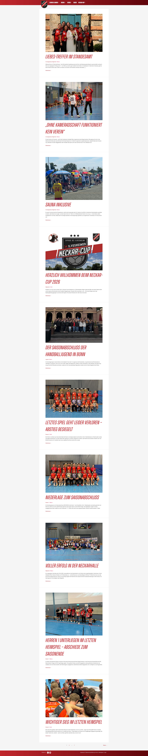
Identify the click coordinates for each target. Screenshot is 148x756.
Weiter (105, 745)
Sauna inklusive (58, 204)
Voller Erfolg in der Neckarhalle (72, 565)
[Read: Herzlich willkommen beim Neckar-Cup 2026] (74, 250)
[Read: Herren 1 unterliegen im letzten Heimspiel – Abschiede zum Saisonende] (74, 614)
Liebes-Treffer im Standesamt (68, 56)
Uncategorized (48, 61)
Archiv (96, 752)
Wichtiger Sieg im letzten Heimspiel (73, 722)
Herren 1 (47, 502)
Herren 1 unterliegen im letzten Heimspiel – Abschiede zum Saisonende (70, 647)
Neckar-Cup (81, 2)
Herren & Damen (54, 2)
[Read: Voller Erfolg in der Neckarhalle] (74, 541)
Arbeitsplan (101, 752)
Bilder (75, 2)
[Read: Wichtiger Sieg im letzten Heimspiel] (74, 698)
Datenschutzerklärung (90, 752)
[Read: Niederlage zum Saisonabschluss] (74, 473)
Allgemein (54, 61)
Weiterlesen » (48, 70)
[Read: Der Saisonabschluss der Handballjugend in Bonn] (74, 324)
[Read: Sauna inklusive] (74, 178)
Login (105, 752)
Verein (69, 2)
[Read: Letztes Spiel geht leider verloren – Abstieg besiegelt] (74, 398)
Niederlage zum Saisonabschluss (72, 497)
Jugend (62, 2)
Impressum (82, 752)
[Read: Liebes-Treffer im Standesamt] (74, 32)
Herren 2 (47, 434)
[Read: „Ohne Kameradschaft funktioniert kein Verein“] (74, 101)
